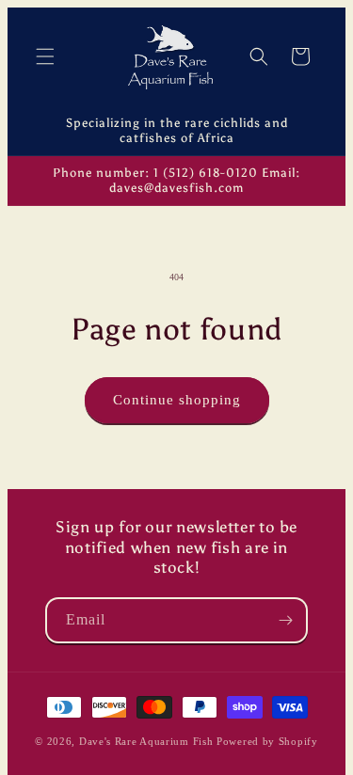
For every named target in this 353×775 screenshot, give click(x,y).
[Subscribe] (285, 620)
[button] (45, 56)
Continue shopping (177, 399)
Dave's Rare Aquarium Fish (146, 741)
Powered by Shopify (267, 741)
